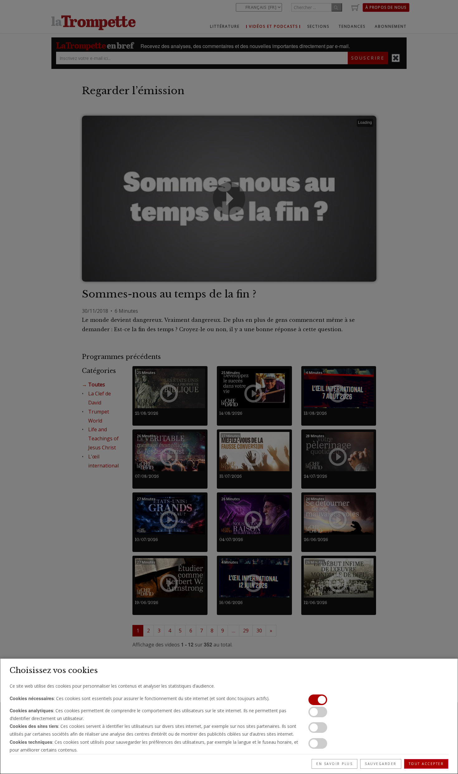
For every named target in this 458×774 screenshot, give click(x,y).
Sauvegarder (381, 764)
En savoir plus (334, 764)
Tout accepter (426, 764)
